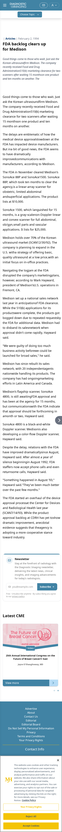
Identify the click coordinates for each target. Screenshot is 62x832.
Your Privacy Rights (31, 740)
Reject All (31, 816)
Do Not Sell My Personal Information (31, 728)
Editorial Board (31, 724)
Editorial (31, 720)
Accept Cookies (31, 825)
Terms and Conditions (31, 736)
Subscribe (45, 586)
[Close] (58, 760)
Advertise (31, 708)
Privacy (31, 732)
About (31, 712)
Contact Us (31, 716)
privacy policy (18, 596)
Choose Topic (27, 14)
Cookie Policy (29, 800)
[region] (31, 794)
